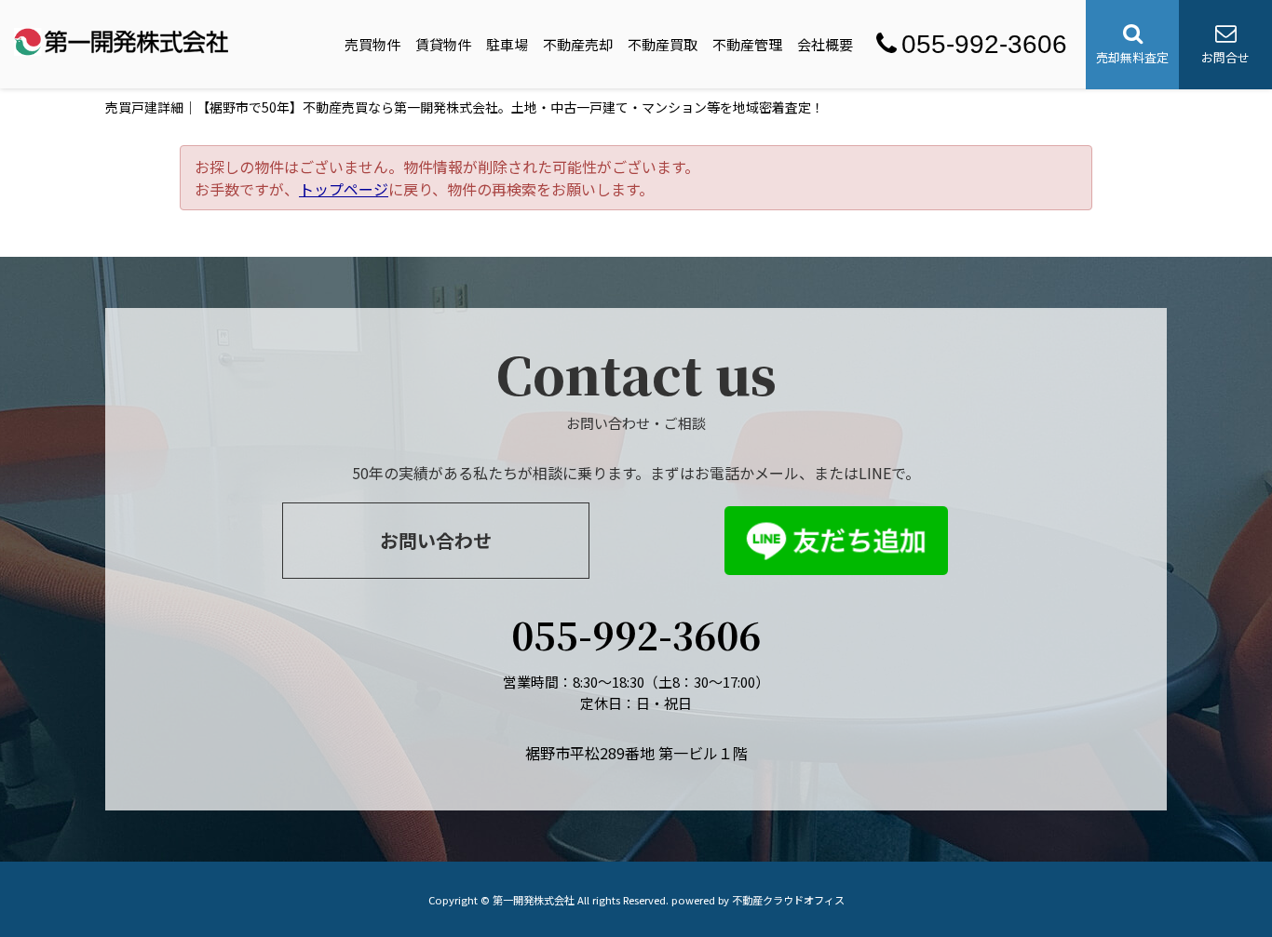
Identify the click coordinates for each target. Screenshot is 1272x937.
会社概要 (825, 44)
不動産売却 (578, 44)
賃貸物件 (443, 44)
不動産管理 (747, 44)
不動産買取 (662, 44)
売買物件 (372, 44)
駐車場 (507, 44)
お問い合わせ (436, 540)
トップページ (343, 189)
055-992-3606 (984, 44)
